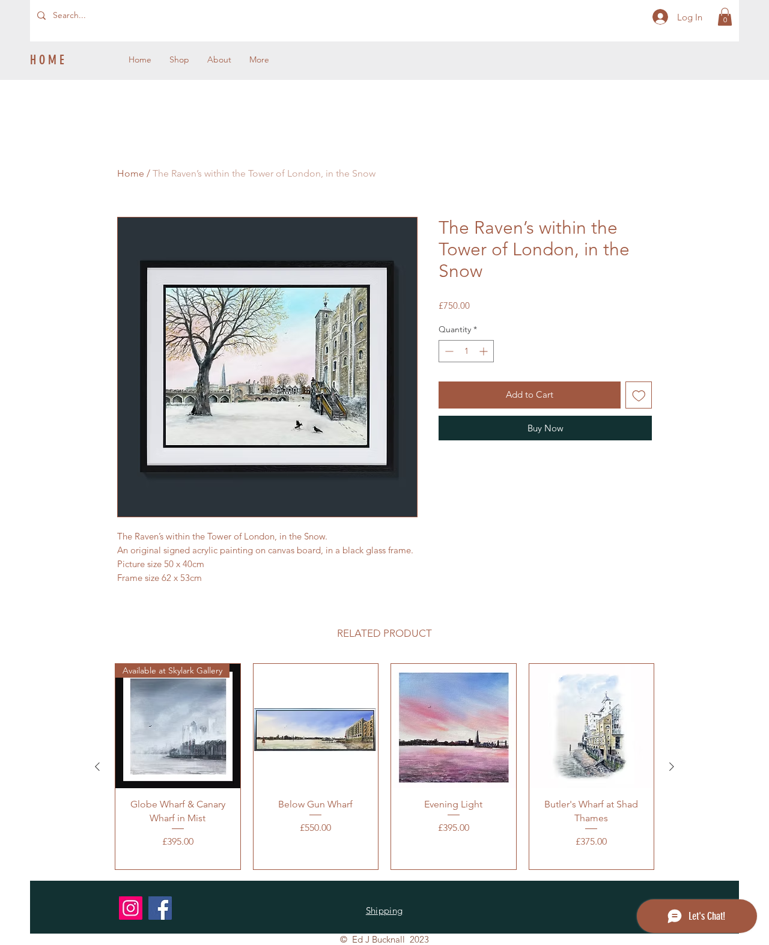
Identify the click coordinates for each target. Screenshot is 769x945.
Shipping (384, 910)
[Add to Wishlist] (638, 395)
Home (130, 173)
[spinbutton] (466, 351)
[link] (724, 17)
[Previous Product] (97, 766)
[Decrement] (447, 351)
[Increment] (484, 351)
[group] (384, 767)
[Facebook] (160, 908)
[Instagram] (130, 908)
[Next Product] (671, 766)
